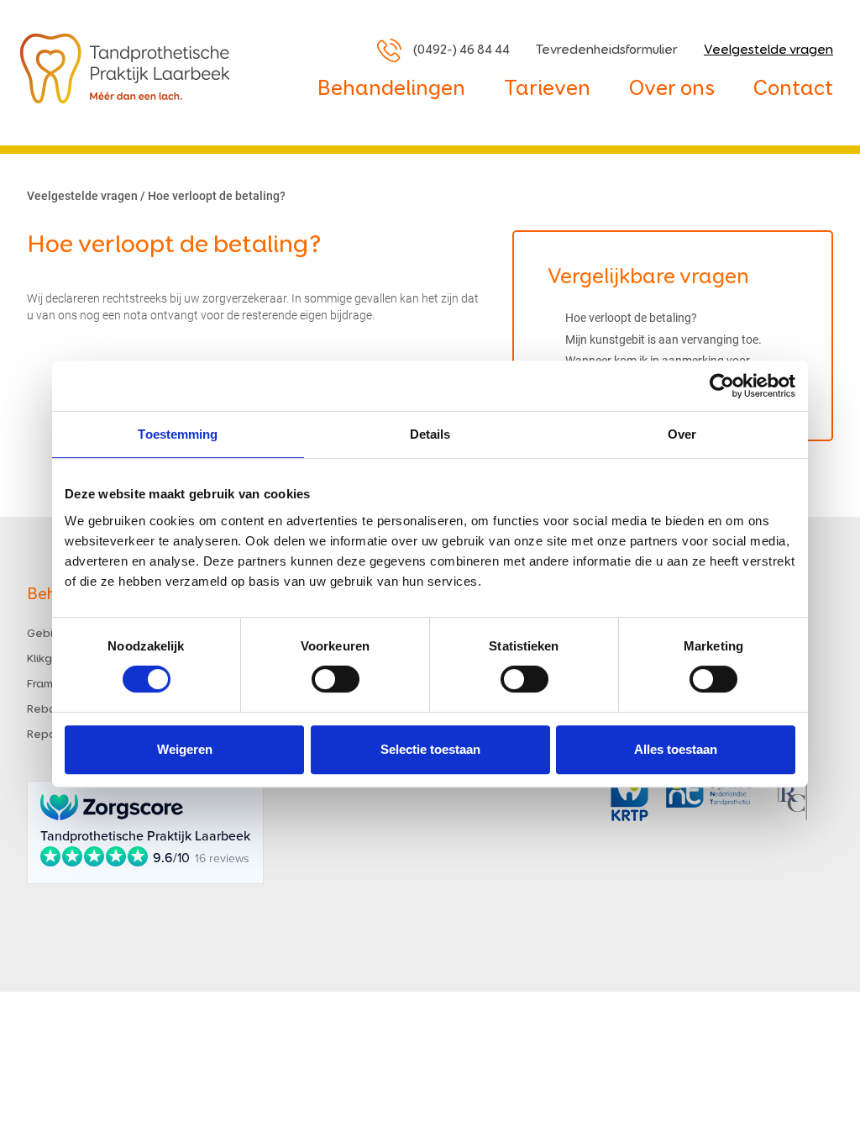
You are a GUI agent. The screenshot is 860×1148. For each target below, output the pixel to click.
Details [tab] (430, 434)
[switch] (335, 679)
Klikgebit (51, 659)
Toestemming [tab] (178, 434)
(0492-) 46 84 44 (461, 50)
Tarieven (547, 89)
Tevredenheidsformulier (607, 50)
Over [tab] (682, 434)
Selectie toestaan (430, 749)
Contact (793, 89)
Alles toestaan (675, 749)
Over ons (672, 89)
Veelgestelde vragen (768, 50)
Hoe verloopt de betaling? (631, 317)
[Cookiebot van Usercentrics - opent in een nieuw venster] (721, 385)
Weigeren (184, 749)
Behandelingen (391, 89)
